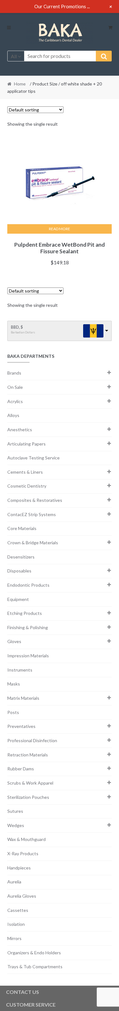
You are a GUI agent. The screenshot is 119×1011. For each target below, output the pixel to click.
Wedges (15, 825)
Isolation (16, 924)
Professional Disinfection (32, 740)
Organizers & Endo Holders (34, 952)
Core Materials (21, 528)
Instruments (19, 670)
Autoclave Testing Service (33, 457)
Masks (13, 683)
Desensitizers (21, 556)
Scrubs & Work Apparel (30, 783)
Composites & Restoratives (34, 500)
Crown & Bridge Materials (32, 542)
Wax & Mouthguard (26, 839)
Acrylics (15, 401)
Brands (14, 373)
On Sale (15, 387)
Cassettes (17, 910)
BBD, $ (17, 327)
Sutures (15, 811)
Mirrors (14, 938)
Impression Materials (28, 655)
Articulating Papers (26, 443)
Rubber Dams (20, 768)
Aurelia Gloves (21, 896)
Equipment (18, 599)
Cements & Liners (25, 472)
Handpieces (19, 867)
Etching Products (24, 613)
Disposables (19, 570)
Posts (13, 712)
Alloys (13, 415)
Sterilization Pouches (28, 797)
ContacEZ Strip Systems (31, 514)
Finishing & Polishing (27, 627)
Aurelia (14, 881)
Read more (59, 228)
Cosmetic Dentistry (26, 486)
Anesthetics (19, 429)
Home (20, 83)
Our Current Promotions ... (62, 6)
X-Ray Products (22, 853)
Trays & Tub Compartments (35, 966)
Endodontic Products (28, 585)
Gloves (14, 641)
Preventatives (21, 726)
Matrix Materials (23, 698)
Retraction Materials (27, 754)
